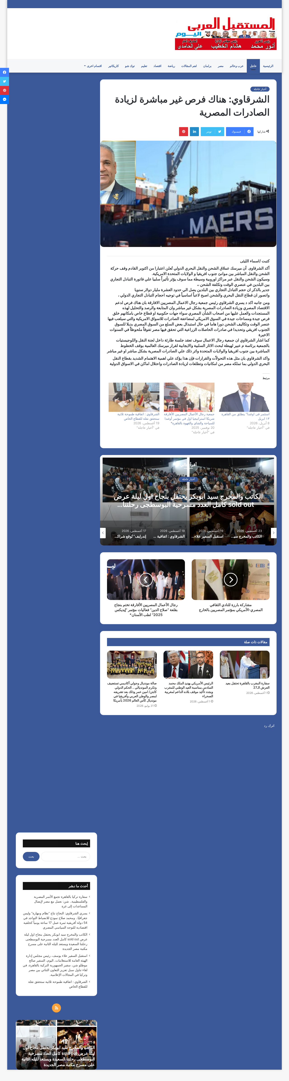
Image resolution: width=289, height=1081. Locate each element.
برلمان (207, 66)
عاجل (253, 66)
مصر (221, 66)
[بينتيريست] (183, 131)
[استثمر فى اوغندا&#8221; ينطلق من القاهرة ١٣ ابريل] (244, 397)
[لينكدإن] (194, 131)
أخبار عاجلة (260, 89)
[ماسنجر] (4, 99)
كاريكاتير (113, 66)
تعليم (144, 66)
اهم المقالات (189, 66)
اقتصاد (157, 66)
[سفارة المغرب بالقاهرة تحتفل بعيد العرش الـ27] (245, 665)
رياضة (171, 66)
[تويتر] (4, 81)
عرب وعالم (237, 66)
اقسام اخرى (94, 66)
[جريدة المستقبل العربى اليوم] (226, 33)
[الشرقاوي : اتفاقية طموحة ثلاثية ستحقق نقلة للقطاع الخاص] (134, 397)
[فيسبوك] (4, 72)
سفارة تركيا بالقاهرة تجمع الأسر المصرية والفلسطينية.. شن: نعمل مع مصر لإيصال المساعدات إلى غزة (60, 901)
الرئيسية (268, 66)
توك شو (130, 66)
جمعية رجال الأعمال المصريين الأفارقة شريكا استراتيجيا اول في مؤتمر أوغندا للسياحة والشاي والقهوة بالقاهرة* (189, 418)
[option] (188, 500)
